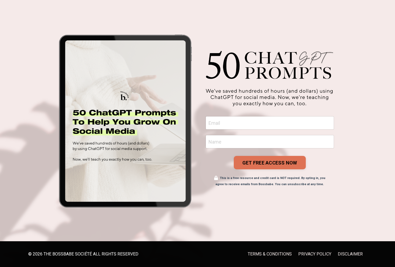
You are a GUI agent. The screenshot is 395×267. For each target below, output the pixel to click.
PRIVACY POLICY (314, 254)
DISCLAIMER (350, 254)
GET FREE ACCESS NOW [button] (269, 163)
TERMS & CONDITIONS (270, 254)
